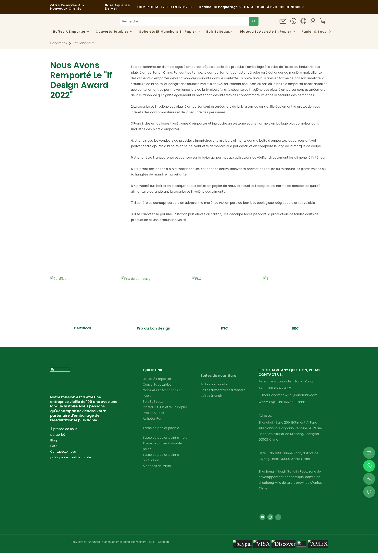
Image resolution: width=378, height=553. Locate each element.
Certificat (82, 328)
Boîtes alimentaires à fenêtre (223, 390)
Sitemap (163, 541)
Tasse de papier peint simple (165, 437)
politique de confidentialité (70, 457)
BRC (295, 328)
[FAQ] (293, 22)
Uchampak (58, 43)
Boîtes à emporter (214, 384)
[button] (330, 31)
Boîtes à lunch (211, 395)
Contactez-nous (63, 451)
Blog (53, 440)
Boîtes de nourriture (218, 375)
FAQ (53, 446)
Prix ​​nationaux (83, 43)
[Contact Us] (282, 23)
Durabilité (57, 434)
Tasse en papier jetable (161, 428)
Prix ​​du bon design (153, 328)
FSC (224, 328)
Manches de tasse (157, 466)
